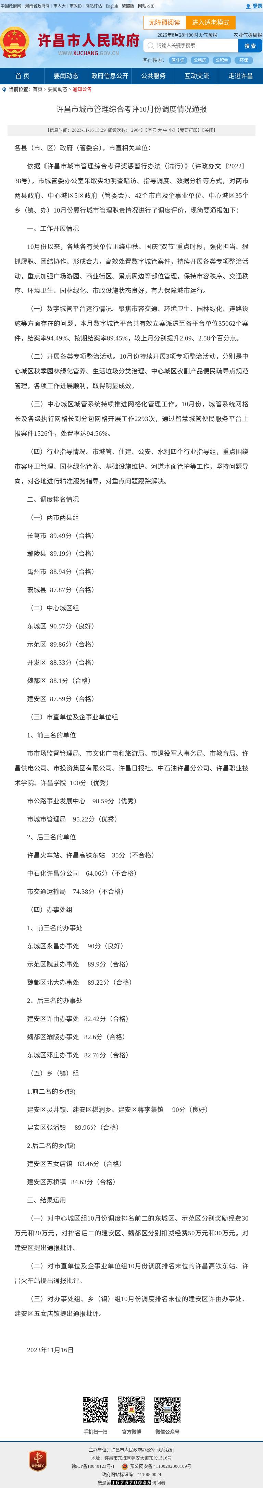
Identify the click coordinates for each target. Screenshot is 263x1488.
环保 (244, 60)
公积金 (222, 60)
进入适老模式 (211, 22)
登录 (257, 6)
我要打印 (189, 130)
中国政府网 (11, 6)
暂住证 (178, 60)
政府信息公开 (109, 76)
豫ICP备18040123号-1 (93, 1466)
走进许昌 (240, 76)
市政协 (76, 6)
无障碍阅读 (164, 22)
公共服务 (153, 76)
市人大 (59, 6)
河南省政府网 (37, 6)
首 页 (22, 76)
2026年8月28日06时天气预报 (187, 35)
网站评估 (94, 6)
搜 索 (250, 46)
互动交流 (197, 76)
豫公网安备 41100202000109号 (160, 1466)
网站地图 (146, 6)
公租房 (200, 60)
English (112, 6)
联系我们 (165, 1449)
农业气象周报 (248, 35)
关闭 (208, 130)
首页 (37, 89)
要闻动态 (66, 76)
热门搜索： (155, 60)
